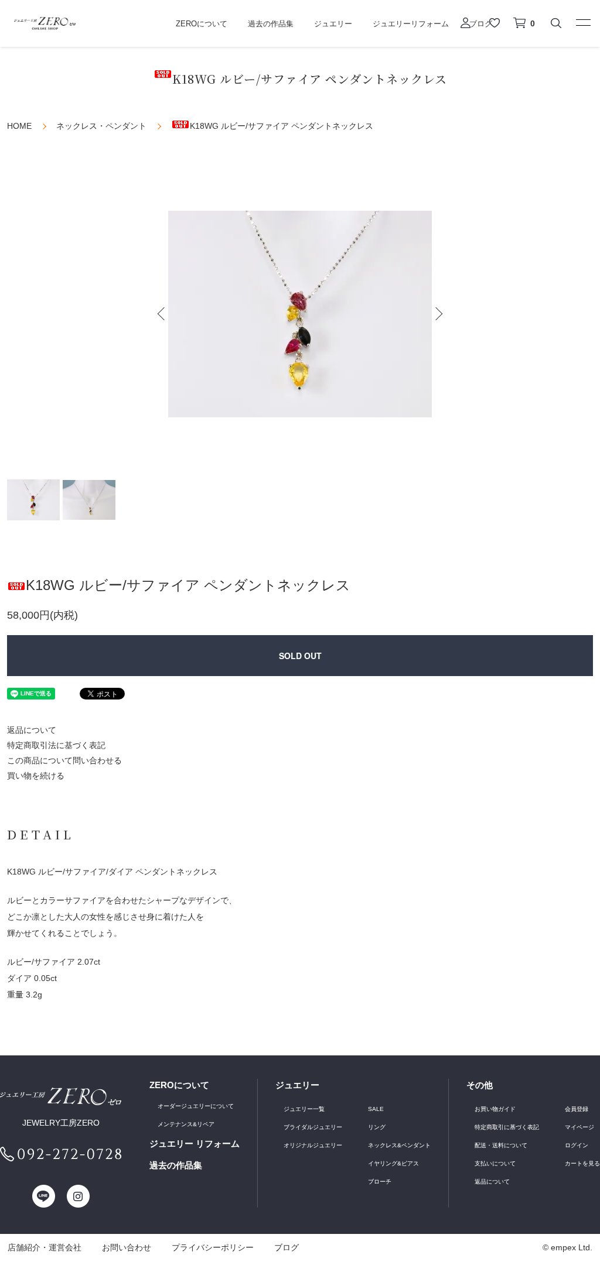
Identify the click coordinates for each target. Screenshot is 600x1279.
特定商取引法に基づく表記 (56, 745)
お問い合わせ (126, 1247)
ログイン (576, 1145)
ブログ (286, 1247)
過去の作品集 (271, 23)
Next (437, 314)
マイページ (579, 1127)
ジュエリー (333, 23)
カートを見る (582, 1163)
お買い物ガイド (495, 1109)
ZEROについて (201, 23)
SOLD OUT (300, 655)
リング (377, 1127)
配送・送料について (501, 1145)
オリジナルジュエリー (313, 1145)
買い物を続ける (35, 775)
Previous (162, 314)
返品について (31, 730)
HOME (19, 126)
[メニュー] (582, 22)
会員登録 (576, 1109)
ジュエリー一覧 (304, 1109)
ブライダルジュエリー (313, 1127)
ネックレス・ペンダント (101, 126)
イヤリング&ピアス (393, 1163)
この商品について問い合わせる (64, 760)
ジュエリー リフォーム (194, 1143)
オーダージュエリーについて (196, 1106)
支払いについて (495, 1163)
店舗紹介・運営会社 (44, 1247)
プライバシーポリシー (213, 1247)
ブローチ (379, 1181)
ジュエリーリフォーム (411, 23)
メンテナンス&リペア (186, 1124)
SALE (376, 1109)
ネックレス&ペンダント (399, 1145)
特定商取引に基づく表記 (507, 1127)
